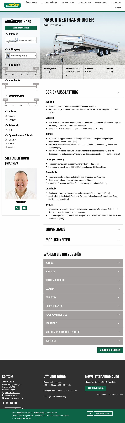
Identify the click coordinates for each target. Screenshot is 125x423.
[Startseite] (12, 5)
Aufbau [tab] (49, 263)
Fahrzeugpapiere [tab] (54, 306)
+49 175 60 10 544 (12, 393)
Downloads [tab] (55, 229)
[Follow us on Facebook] (3, 402)
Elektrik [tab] (50, 289)
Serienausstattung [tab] (62, 92)
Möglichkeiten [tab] (58, 240)
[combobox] (21, 40)
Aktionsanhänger (49, 2)
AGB (121, 395)
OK (90, 413)
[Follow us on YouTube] (11, 402)
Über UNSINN (31, 2)
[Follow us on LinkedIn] (15, 402)
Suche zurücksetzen (21, 28)
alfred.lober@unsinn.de (14, 398)
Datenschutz (112, 395)
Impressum (101, 395)
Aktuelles (116, 2)
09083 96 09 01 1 (12, 395)
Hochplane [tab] (51, 323)
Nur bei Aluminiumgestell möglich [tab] (63, 332)
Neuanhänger (68, 2)
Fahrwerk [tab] (51, 298)
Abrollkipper (84, 2)
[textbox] (20, 40)
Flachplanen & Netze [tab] (56, 315)
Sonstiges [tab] (51, 341)
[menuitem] (31, 2)
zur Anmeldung (96, 388)
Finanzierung (101, 2)
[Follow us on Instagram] (7, 402)
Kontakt (117, 7)
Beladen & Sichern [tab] (55, 280)
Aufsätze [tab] (50, 272)
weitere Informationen (103, 413)
